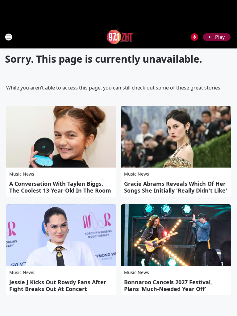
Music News (21, 174)
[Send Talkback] (194, 37)
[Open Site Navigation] (8, 37)
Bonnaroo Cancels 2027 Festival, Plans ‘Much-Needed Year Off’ (168, 285)
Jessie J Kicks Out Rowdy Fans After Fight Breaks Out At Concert (57, 285)
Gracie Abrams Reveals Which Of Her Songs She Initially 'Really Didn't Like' (175, 187)
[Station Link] (118, 37)
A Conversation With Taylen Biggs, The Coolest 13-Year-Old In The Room (60, 187)
